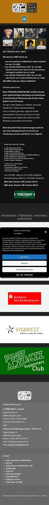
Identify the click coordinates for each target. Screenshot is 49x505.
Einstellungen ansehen (24, 269)
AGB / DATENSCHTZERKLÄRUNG (18, 460)
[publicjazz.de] (24, 7)
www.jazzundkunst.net (18, 445)
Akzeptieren (24, 257)
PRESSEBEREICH (12, 477)
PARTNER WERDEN (13, 474)
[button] (45, 232)
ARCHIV (9, 463)
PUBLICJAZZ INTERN (14, 482)
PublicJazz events (13, 479)
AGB (17, 275)
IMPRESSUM (28, 275)
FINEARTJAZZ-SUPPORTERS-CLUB (19, 466)
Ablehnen (24, 263)
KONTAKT (10, 471)
